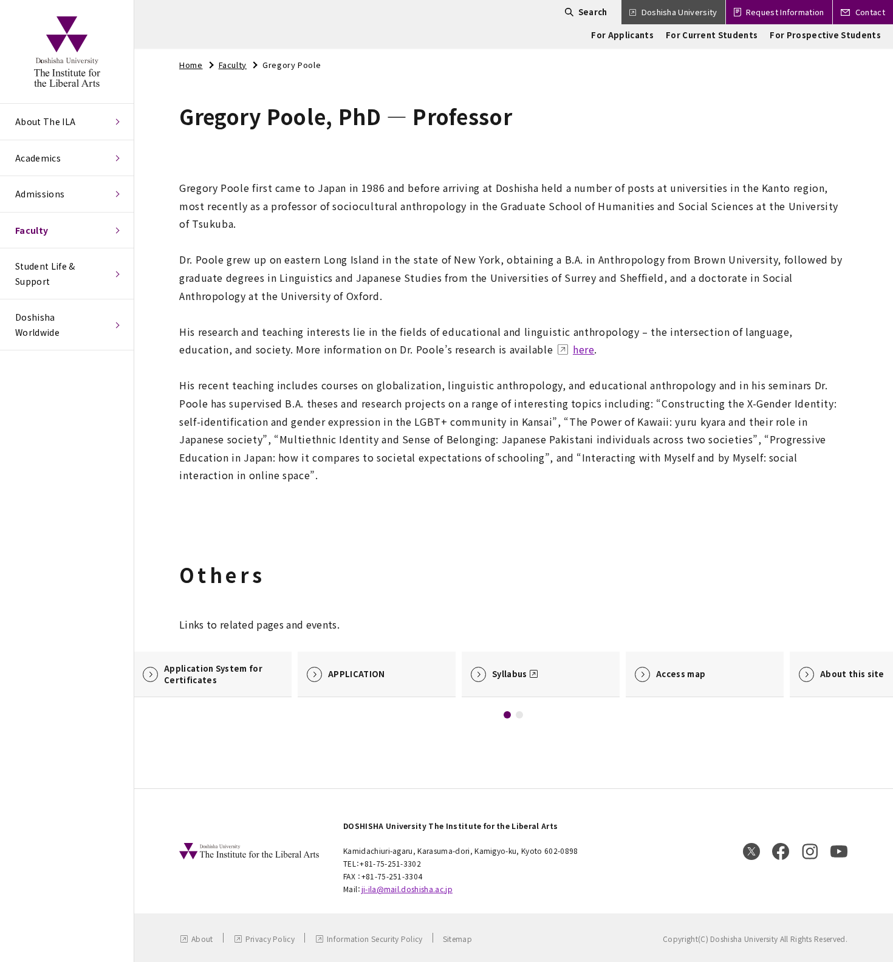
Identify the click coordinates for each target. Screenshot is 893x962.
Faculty (31, 230)
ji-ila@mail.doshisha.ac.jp (407, 889)
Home (191, 64)
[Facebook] (780, 851)
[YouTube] (838, 851)
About (202, 938)
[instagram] (809, 851)
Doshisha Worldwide (37, 324)
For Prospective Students (825, 35)
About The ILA (45, 121)
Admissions (39, 194)
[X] (751, 851)
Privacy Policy (270, 938)
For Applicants (622, 35)
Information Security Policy (375, 938)
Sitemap (457, 938)
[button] (507, 714)
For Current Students (712, 35)
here (584, 349)
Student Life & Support (45, 273)
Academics (38, 158)
